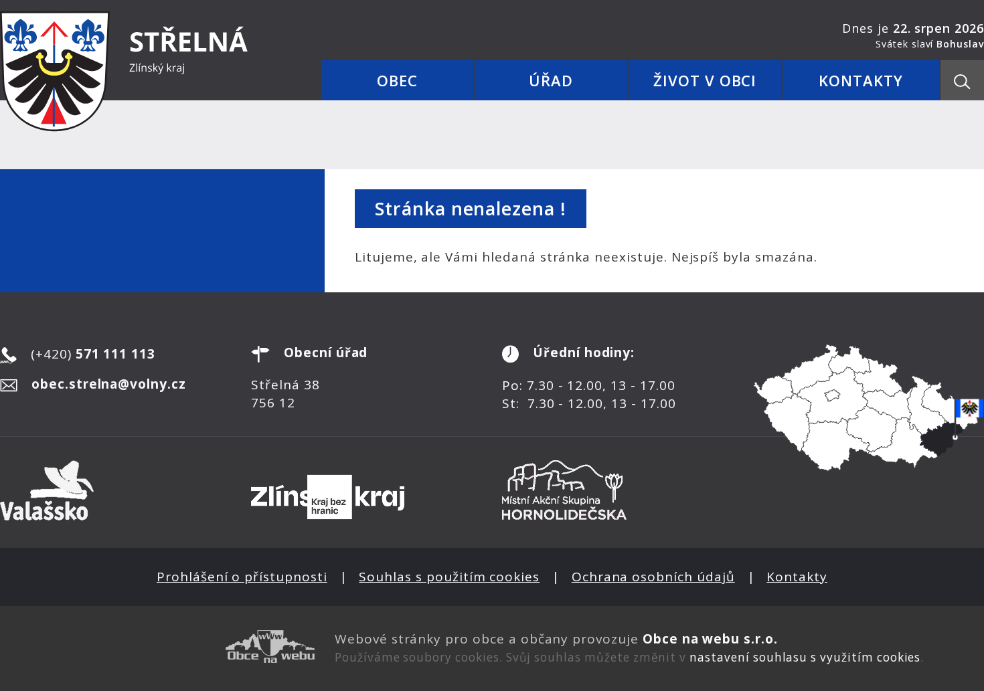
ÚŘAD (551, 80)
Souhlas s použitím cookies (449, 576)
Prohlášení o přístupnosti (242, 576)
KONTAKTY (861, 80)
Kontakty (796, 576)
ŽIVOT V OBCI (704, 80)
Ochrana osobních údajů (653, 576)
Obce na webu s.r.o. (710, 639)
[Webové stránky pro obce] (157, 646)
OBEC (397, 80)
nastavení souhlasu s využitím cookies (804, 657)
